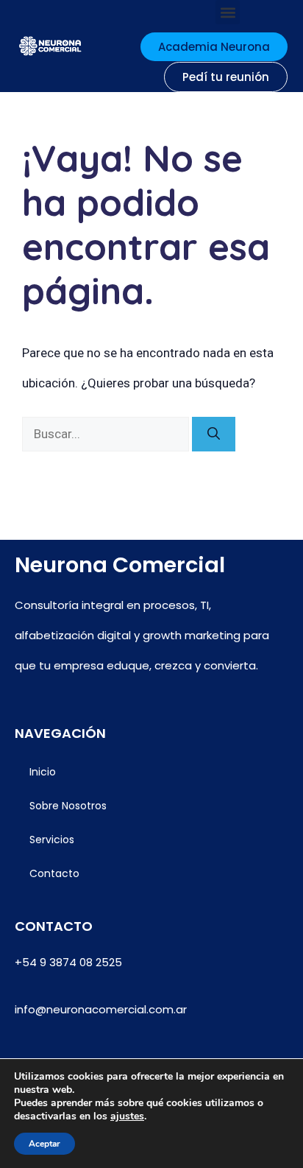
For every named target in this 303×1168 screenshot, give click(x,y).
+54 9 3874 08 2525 (68, 962)
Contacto (54, 873)
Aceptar (44, 1144)
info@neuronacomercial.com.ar (101, 1009)
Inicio (42, 771)
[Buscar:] (107, 433)
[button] (227, 12)
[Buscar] (213, 434)
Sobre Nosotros (68, 805)
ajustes (127, 1116)
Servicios (51, 839)
